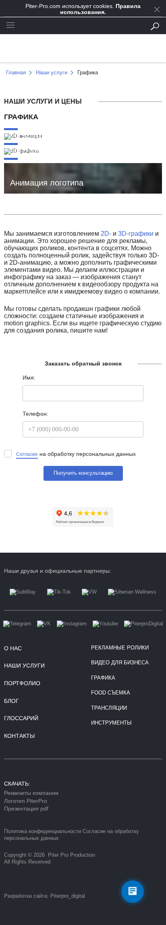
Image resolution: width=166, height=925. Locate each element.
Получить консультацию (83, 473)
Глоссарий (21, 718)
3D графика (31, 152)
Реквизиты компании (31, 793)
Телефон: (35, 414)
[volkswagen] (89, 599)
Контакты (19, 736)
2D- (106, 233)
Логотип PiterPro (25, 801)
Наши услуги (24, 665)
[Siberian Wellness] (132, 599)
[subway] (23, 599)
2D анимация (34, 137)
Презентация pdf (26, 808)
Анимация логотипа (46, 182)
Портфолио (22, 683)
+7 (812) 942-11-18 (83, 25)
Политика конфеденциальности (42, 831)
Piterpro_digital (67, 896)
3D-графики (136, 233)
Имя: (29, 378)
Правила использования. (100, 9)
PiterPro (83, 50)
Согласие (27, 454)
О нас (13, 648)
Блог (11, 701)
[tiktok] (59, 599)
